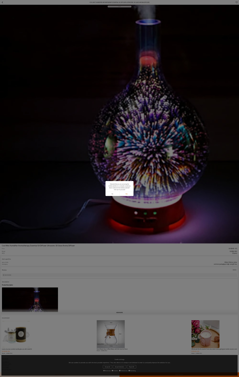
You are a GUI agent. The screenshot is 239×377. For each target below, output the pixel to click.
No (112, 194)
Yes (126, 194)
